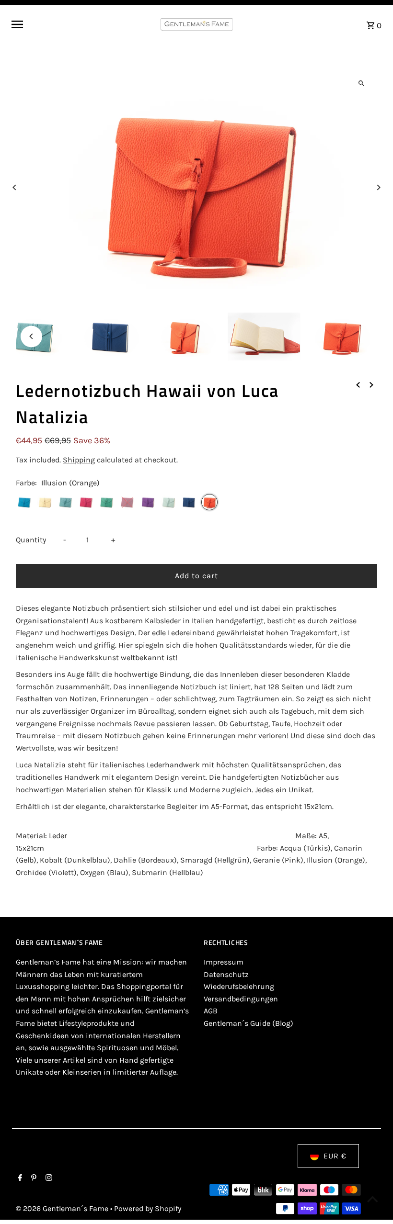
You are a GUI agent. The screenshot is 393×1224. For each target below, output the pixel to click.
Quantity (31, 539)
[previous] (358, 384)
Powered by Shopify (147, 1208)
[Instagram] (47, 1178)
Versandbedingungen (241, 998)
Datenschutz (226, 974)
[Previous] (14, 187)
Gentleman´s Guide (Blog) (248, 1023)
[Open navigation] (82, 24)
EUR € (335, 1155)
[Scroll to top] (372, 1199)
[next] (371, 384)
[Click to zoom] (361, 83)
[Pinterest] (32, 1178)
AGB (211, 1010)
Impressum (223, 961)
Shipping (79, 459)
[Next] (378, 187)
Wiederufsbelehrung (239, 986)
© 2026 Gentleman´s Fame (63, 1208)
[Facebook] (19, 1178)
